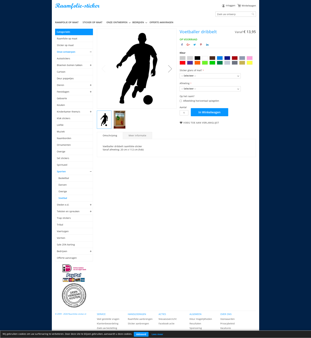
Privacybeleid (227, 323)
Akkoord (141, 334)
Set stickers (63, 158)
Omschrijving (110, 135)
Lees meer (157, 334)
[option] (182, 58)
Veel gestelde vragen (108, 318)
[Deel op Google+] (188, 44)
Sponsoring (196, 328)
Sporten (61, 171)
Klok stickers (63, 118)
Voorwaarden (227, 318)
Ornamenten (64, 144)
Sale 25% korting (66, 244)
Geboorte (62, 98)
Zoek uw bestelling (107, 328)
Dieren (60, 85)
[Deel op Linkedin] (207, 44)
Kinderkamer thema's (68, 111)
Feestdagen (63, 91)
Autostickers (63, 58)
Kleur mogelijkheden (201, 318)
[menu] (155, 22)
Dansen (62, 184)
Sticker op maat (65, 45)
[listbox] (218, 60)
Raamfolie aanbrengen (140, 318)
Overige (61, 151)
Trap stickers (64, 217)
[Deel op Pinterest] (201, 44)
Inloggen (230, 5)
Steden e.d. (63, 204)
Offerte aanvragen (67, 257)
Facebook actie (166, 323)
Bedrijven (62, 251)
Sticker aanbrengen (138, 323)
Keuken (61, 105)
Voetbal (62, 198)
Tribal (60, 224)
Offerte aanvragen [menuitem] (161, 22)
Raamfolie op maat (67, 38)
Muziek (61, 131)
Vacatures (225, 328)
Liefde (60, 124)
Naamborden (64, 138)
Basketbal (63, 178)
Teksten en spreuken (68, 211)
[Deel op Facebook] (182, 44)
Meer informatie (137, 135)
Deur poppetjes (65, 78)
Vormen (61, 237)
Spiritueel (62, 164)
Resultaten (195, 323)
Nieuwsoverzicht (168, 318)
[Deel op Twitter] (194, 44)
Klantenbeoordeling (107, 323)
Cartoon (61, 71)
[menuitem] (68, 22)
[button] (170, 68)
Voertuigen (63, 231)
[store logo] (77, 6)
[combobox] (235, 14)
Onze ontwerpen (66, 51)
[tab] (110, 135)
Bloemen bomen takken (69, 65)
